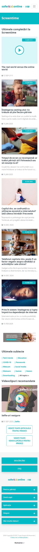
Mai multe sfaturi (11, 521)
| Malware (6, 371)
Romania (19, 543)
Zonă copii (7, 497)
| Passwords (20, 362)
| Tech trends (7, 358)
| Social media (20, 366)
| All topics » (23, 375)
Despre (6, 513)
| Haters (28, 371)
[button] (19, 460)
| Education (21, 358)
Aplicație (7, 505)
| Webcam (6, 366)
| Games (17, 371)
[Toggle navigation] (34, 6)
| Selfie (17, 421)
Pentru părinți (9, 489)
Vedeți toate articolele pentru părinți (19, 429)
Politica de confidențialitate (19, 537)
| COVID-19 (6, 362)
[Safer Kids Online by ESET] (15, 6)
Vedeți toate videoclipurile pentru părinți (19, 441)
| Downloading (8, 375)
